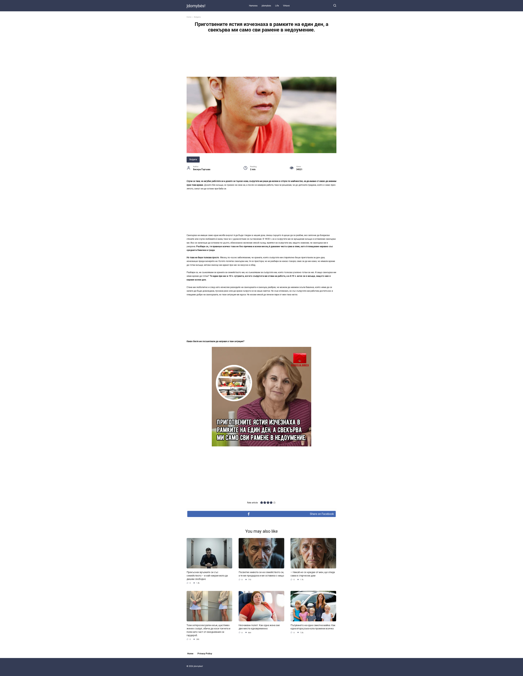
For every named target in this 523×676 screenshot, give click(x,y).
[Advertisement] (261, 56)
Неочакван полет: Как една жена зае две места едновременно (259, 627)
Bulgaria (193, 159)
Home (190, 653)
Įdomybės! (196, 5)
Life (277, 5)
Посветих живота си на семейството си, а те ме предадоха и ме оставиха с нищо (261, 574)
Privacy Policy (204, 653)
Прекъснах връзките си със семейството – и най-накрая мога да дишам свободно (207, 575)
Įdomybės (266, 5)
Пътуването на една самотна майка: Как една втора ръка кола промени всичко (313, 627)
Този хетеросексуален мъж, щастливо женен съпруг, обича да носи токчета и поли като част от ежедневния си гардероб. (208, 630)
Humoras (253, 5)
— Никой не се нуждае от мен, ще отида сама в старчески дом (313, 574)
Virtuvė (286, 5)
